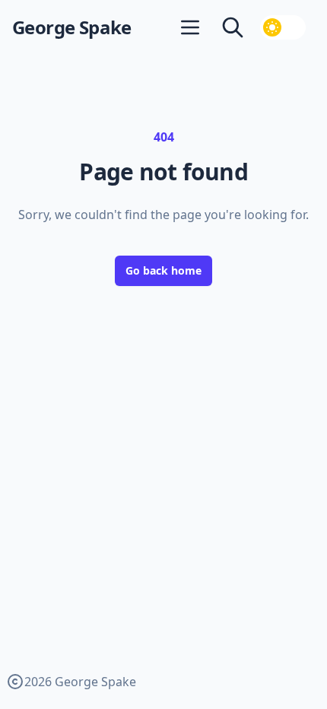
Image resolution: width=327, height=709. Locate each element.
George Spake (72, 27)
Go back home (163, 270)
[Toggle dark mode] (283, 27)
